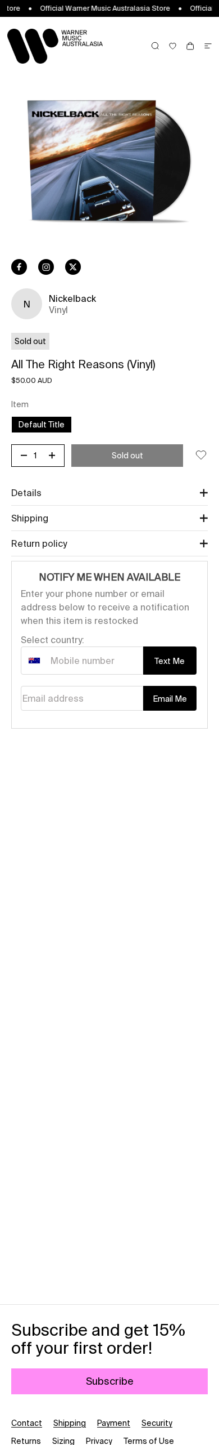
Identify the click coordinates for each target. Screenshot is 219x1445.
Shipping (69, 1423)
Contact (26, 1423)
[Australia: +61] (34, 660)
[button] (109, 492)
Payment (113, 1423)
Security (157, 1423)
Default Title (45, 424)
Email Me (170, 698)
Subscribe (110, 1381)
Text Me (169, 661)
